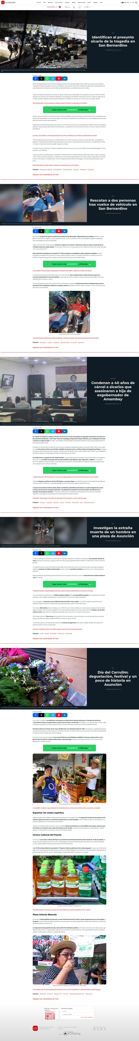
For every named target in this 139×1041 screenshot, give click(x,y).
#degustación (58, 994)
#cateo (42, 633)
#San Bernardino (67, 169)
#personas (81, 342)
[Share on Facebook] (36, 79)
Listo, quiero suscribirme (87, 1017)
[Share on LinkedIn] (64, 79)
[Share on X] (41, 79)
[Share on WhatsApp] (47, 79)
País (113, 33)
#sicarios (68, 502)
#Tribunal (42, 502)
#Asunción (69, 633)
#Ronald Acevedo (89, 502)
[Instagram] (101, 1029)
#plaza (47, 633)
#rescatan (74, 342)
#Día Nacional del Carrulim (76, 994)
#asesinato (90, 169)
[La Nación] (8, 2)
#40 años (56, 502)
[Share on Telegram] (53, 79)
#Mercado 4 (89, 994)
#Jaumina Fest (57, 169)
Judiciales (113, 378)
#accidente (43, 342)
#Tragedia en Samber (46, 169)
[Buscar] (136, 2)
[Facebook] (94, 1029)
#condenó (49, 502)
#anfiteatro (83, 169)
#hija (81, 502)
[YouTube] (105, 1029)
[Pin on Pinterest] (59, 79)
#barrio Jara (61, 633)
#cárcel (62, 502)
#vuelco (49, 342)
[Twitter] (98, 1029)
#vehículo (56, 342)
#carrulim (50, 994)
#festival (76, 169)
